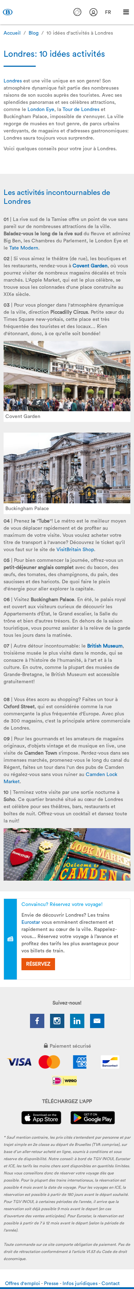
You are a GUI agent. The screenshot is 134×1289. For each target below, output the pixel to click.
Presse (52, 1283)
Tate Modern (23, 248)
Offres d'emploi (23, 1283)
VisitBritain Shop (75, 549)
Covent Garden (90, 265)
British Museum (105, 646)
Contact (110, 1283)
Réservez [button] (38, 964)
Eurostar (30, 922)
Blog (34, 33)
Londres (13, 81)
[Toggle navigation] (126, 12)
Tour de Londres (81, 109)
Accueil (12, 33)
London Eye (41, 109)
